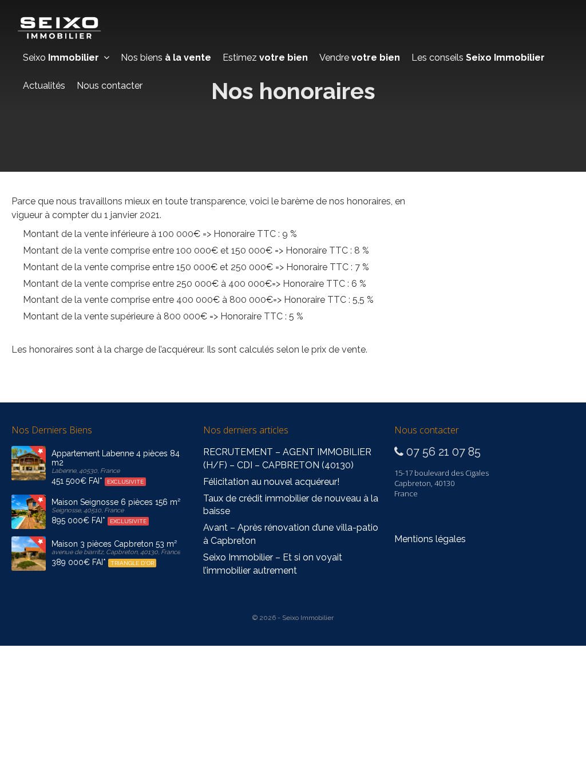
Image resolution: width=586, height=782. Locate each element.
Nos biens (166, 57)
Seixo (61, 57)
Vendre (359, 57)
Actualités (44, 85)
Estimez (265, 57)
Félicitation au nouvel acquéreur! (271, 481)
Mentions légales (430, 539)
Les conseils (478, 57)
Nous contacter (109, 85)
